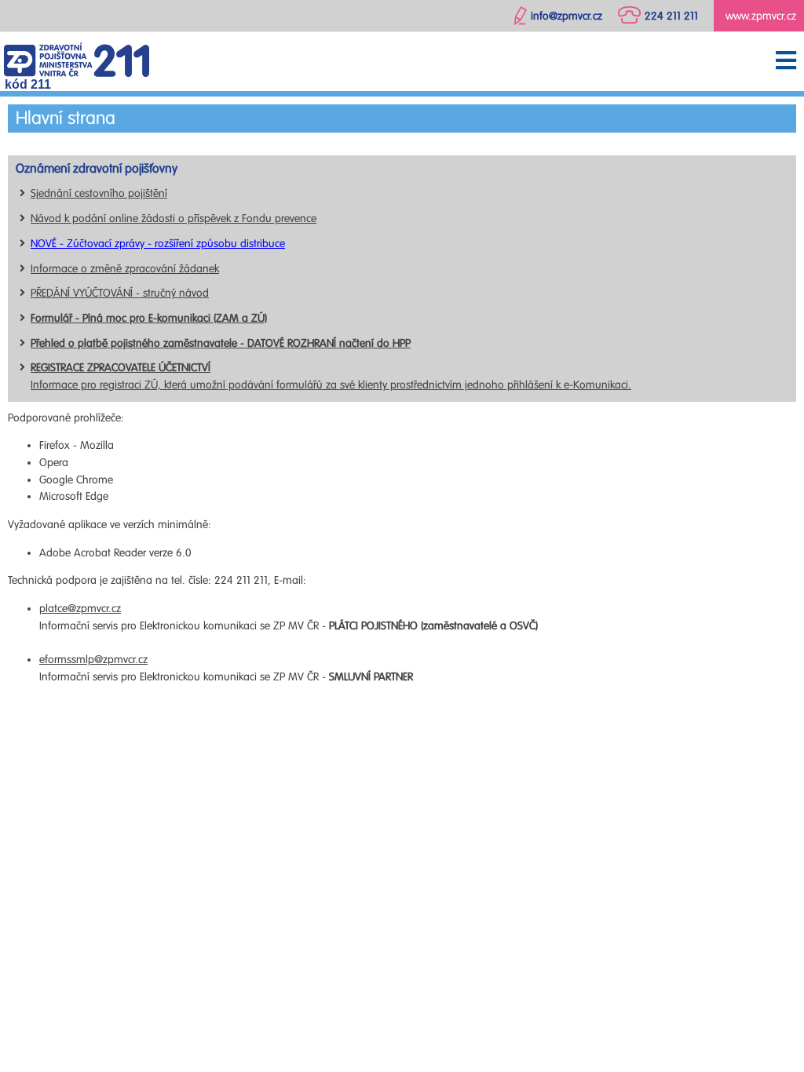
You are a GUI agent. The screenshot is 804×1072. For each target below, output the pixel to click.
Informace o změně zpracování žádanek (125, 268)
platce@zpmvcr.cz (80, 608)
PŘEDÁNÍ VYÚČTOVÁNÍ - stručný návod (120, 293)
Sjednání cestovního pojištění (99, 193)
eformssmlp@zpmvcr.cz (93, 659)
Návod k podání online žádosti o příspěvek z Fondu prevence (173, 218)
